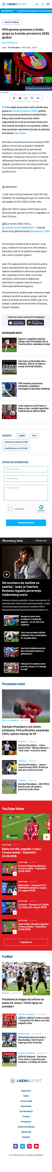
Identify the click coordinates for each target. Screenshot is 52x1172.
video (26, 1096)
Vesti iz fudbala (12, 22)
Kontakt (26, 1137)
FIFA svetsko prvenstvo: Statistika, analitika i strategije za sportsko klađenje (34, 386)
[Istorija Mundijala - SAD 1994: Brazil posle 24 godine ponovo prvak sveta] (9, 786)
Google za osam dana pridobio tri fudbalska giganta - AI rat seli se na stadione (32, 620)
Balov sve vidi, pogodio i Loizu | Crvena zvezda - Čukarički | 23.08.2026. (21, 852)
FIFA (4, 107)
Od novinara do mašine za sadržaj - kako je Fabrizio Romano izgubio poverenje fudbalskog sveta (21, 589)
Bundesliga (24, 1034)
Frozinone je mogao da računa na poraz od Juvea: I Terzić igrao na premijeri (23, 1003)
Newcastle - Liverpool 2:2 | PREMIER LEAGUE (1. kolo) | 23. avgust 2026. (32, 888)
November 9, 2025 (40, 231)
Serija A (6, 993)
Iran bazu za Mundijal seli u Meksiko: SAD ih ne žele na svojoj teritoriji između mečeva (32, 364)
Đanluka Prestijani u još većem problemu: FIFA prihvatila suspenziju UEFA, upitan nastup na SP (25, 730)
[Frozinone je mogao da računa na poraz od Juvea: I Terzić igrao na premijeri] (26, 978)
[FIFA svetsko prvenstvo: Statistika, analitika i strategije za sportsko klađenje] (9, 389)
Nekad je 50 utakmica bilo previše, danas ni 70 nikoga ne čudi (33, 667)
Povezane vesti (12, 333)
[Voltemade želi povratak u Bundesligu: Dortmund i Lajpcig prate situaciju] (9, 1040)
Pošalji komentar (26, 522)
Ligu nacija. (20, 133)
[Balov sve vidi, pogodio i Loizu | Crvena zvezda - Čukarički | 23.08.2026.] (26, 827)
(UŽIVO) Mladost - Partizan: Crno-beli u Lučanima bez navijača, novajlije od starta (32, 1059)
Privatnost (26, 1121)
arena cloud (26, 1101)
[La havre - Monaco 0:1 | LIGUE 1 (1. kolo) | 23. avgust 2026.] (9, 907)
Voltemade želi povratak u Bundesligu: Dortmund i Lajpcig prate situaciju (32, 1040)
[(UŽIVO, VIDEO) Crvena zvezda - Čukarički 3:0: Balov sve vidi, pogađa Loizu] (9, 1020)
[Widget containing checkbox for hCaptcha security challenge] (26, 509)
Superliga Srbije (26, 1014)
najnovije (26, 1091)
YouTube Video (13, 809)
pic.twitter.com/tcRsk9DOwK (18, 227)
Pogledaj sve (41, 541)
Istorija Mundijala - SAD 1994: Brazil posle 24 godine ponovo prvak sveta (33, 787)
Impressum (26, 1106)
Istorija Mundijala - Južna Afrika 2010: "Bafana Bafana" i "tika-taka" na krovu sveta (34, 748)
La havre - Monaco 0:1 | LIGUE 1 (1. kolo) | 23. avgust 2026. (33, 906)
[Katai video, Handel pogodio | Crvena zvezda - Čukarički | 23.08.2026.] (9, 926)
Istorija (22, 742)
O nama (26, 1116)
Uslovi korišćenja (26, 1127)
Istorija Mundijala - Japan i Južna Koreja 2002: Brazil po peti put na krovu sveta (33, 767)
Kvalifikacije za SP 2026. (16, 448)
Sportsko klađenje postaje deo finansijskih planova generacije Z (33, 651)
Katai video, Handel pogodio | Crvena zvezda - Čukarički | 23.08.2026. (33, 927)
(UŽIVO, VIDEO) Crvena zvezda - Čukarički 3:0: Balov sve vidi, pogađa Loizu (34, 1021)
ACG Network (26, 1111)
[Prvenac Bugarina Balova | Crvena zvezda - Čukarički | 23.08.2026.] (9, 868)
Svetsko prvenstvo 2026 (16, 442)
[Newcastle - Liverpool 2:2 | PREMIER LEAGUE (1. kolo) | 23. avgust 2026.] (9, 888)
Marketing (26, 1132)
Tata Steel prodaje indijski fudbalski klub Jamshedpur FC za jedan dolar (34, 635)
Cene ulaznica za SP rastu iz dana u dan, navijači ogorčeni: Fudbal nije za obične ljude (33, 408)
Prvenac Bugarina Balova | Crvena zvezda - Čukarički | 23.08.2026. (32, 869)
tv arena (14, 1155)
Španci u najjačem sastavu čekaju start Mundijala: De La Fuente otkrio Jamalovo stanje (34, 342)
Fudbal (22, 435)
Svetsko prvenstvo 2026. (24, 111)
